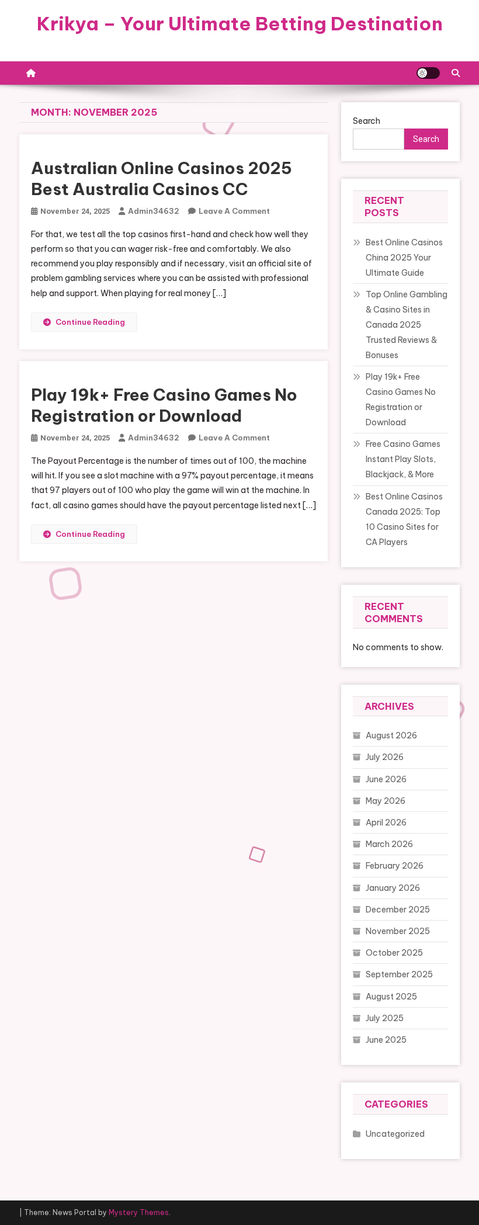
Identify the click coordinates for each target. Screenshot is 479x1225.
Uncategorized (395, 1134)
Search (366, 121)
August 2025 (391, 996)
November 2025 (398, 931)
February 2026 (395, 865)
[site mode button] (428, 73)
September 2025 (399, 974)
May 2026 (385, 801)
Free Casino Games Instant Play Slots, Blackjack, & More (403, 459)
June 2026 (386, 779)
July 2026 (385, 757)
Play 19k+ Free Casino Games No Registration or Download (164, 405)
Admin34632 (153, 211)
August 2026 (391, 735)
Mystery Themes (139, 1212)
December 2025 (398, 909)
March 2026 (389, 844)
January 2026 (393, 888)
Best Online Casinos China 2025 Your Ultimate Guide (404, 257)
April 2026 (386, 822)
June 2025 (386, 1040)
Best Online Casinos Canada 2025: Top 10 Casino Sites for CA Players (404, 519)
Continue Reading (90, 322)
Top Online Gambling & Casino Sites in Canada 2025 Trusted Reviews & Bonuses (406, 324)
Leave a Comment (234, 211)
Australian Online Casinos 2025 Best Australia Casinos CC (161, 178)
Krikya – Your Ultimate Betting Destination (240, 23)
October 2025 (394, 953)
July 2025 (385, 1018)
